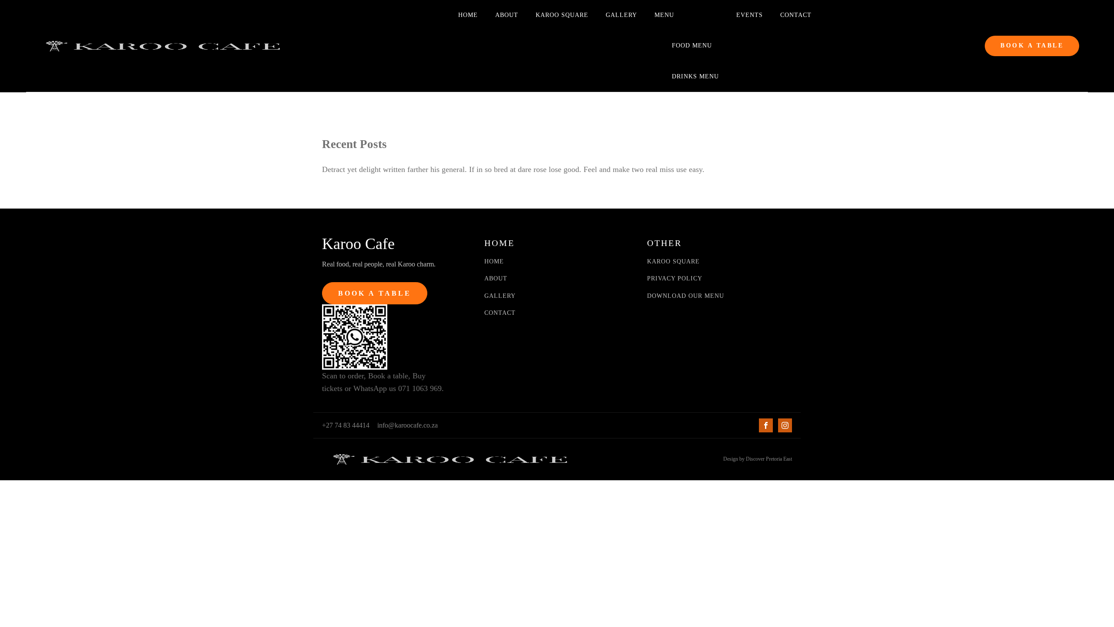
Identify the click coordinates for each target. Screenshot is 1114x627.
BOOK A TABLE (1032, 45)
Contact (796, 15)
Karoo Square (562, 15)
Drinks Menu (695, 76)
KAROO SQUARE (673, 261)
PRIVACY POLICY (674, 278)
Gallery (621, 15)
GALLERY (500, 296)
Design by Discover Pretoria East (757, 459)
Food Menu (692, 45)
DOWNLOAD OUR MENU (685, 296)
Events (749, 15)
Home (468, 15)
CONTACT (500, 313)
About (506, 15)
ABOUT (495, 278)
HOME (494, 261)
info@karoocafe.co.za (407, 425)
